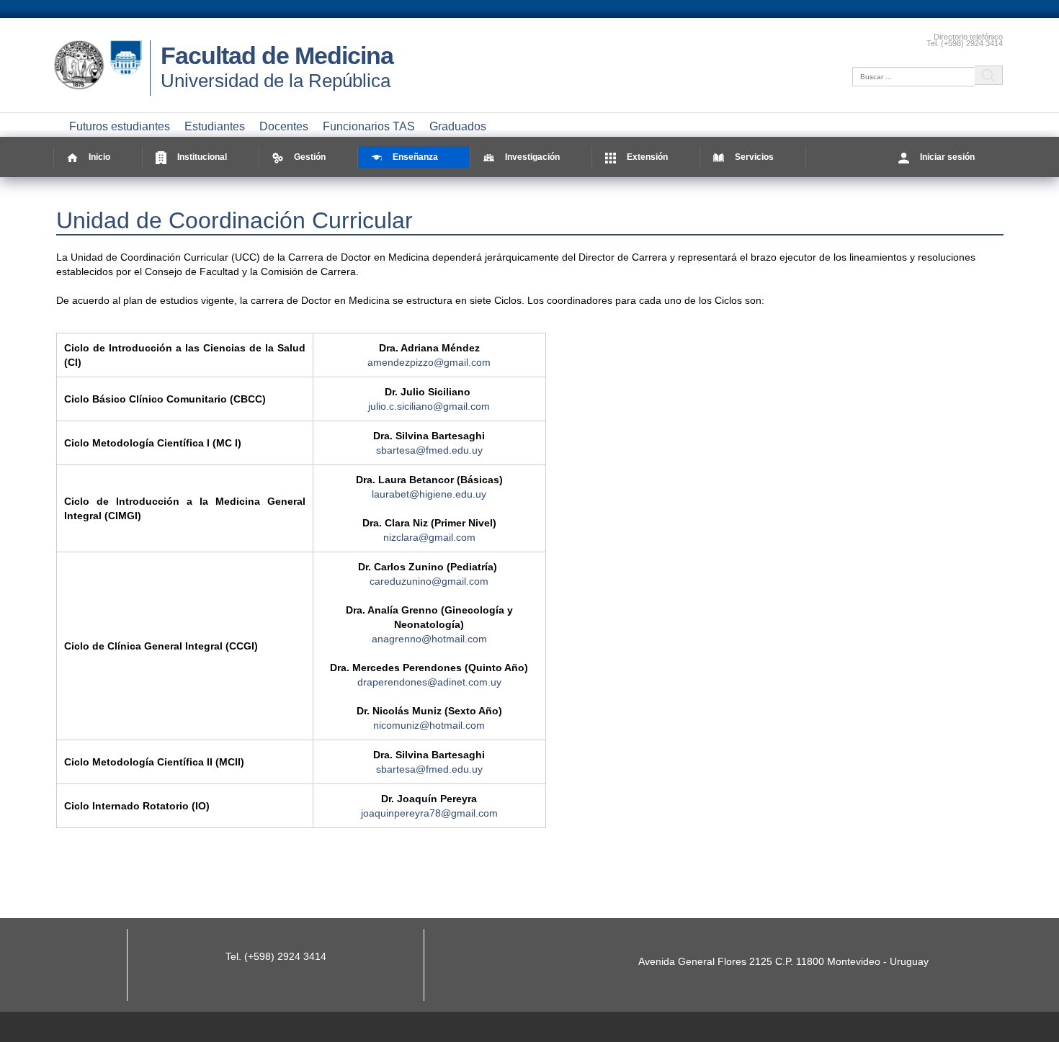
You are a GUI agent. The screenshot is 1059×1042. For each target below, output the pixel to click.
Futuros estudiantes (119, 126)
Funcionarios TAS (369, 126)
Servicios (754, 157)
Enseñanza (415, 157)
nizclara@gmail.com (429, 537)
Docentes (283, 126)
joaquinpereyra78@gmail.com (429, 813)
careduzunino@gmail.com (429, 581)
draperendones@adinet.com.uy (429, 682)
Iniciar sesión (947, 157)
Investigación (532, 157)
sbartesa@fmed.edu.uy (429, 450)
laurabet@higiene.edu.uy (429, 494)
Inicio (99, 157)
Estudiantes (214, 126)
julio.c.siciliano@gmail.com (429, 406)
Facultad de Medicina (277, 55)
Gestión (310, 157)
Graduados (457, 126)
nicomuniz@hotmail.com (429, 725)
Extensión (647, 157)
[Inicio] (101, 90)
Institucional (202, 157)
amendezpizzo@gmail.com (429, 362)
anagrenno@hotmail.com (429, 638)
